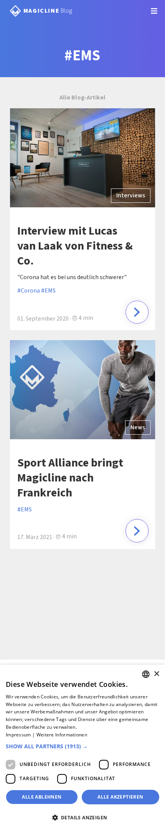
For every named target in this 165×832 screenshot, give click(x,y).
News (137, 427)
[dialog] (82, 748)
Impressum (18, 734)
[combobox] (146, 674)
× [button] (156, 674)
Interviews (130, 195)
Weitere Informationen (61, 734)
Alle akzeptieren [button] (120, 797)
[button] (82, 746)
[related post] (136, 312)
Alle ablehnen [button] (41, 797)
